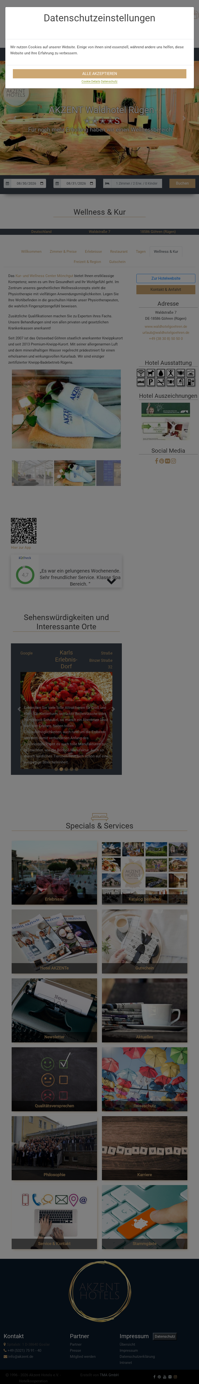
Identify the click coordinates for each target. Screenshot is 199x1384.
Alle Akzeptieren (99, 73)
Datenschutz (109, 81)
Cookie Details (91, 81)
